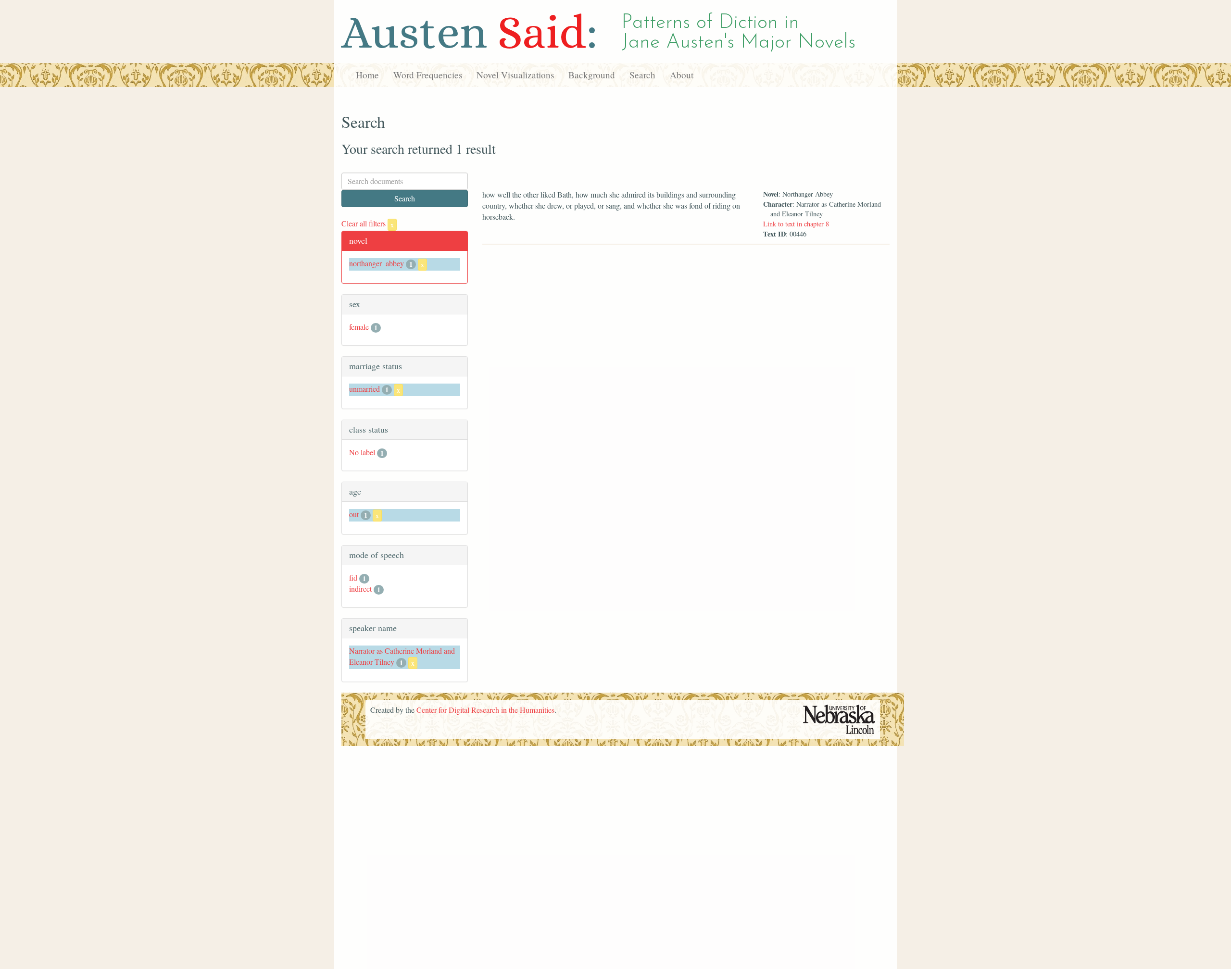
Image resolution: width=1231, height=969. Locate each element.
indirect (360, 589)
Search (642, 75)
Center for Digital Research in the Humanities (485, 710)
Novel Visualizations (515, 75)
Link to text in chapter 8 (796, 223)
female (359, 327)
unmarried (364, 389)
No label (362, 452)
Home (367, 75)
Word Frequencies (427, 75)
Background (591, 75)
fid (353, 577)
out (354, 514)
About (681, 75)
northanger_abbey (376, 263)
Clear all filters (367, 223)
